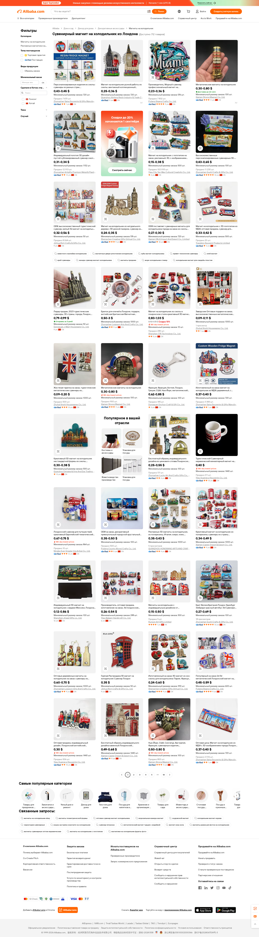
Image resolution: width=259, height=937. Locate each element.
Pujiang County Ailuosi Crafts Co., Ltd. (118, 548)
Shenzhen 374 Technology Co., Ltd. (164, 333)
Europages (173, 923)
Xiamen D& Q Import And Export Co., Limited (168, 239)
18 (164, 775)
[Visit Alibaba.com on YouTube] (224, 888)
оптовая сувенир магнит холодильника (113, 818)
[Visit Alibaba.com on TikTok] (230, 888)
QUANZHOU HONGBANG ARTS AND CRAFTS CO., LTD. (169, 548)
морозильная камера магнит (150, 818)
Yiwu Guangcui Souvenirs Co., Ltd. (211, 478)
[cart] (189, 12)
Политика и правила (76, 886)
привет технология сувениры (185, 254)
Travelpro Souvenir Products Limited (213, 243)
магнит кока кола (176, 825)
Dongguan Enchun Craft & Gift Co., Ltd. (166, 404)
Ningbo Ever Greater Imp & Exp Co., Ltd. (72, 551)
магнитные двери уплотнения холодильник (113, 254)
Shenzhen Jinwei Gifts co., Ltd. (68, 618)
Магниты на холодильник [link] (141, 28)
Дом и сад (68, 28)
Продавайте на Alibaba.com (211, 852)
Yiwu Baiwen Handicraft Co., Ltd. (116, 618)
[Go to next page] (169, 774)
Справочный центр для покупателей (172, 852)
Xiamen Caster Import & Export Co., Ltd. (214, 544)
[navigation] (34, 402)
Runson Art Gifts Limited (159, 622)
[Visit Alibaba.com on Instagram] (218, 888)
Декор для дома (85, 28)
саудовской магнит (180, 818)
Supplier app (136, 910)
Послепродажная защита (79, 872)
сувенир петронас (107, 825)
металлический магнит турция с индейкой (142, 825)
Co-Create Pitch (30, 858)
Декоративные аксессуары (111, 28)
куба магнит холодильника (152, 254)
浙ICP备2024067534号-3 (206, 932)
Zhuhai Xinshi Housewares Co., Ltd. (212, 328)
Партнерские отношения (210, 875)
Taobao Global (141, 923)
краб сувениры (63, 260)
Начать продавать (206, 858)
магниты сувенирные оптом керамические (42, 831)
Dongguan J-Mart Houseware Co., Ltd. (71, 327)
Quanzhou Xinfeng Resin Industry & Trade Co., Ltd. (122, 97)
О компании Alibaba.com (35, 846)
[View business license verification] (156, 932)
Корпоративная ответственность (39, 864)
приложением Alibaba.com (178, 910)
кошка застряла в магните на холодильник (72, 825)
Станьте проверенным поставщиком (216, 869)
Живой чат (159, 858)
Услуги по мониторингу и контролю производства (84, 879)
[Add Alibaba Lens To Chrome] (68, 910)
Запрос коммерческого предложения (129, 861)
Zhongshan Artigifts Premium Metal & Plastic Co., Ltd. (75, 172)
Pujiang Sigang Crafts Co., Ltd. (162, 101)
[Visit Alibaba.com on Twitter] (212, 888)
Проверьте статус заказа (210, 864)
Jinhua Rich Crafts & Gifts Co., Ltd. (70, 243)
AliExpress (87, 923)
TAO (153, 923)
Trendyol (161, 923)
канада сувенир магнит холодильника (95, 260)
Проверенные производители (125, 856)
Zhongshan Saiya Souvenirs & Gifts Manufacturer (75, 101)
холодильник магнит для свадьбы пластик (194, 260)
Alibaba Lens (39, 910)
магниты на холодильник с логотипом (86, 831)
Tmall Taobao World (115, 923)
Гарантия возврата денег (79, 858)
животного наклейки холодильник (72, 254)
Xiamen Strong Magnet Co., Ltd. (210, 97)
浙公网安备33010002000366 (178, 932)
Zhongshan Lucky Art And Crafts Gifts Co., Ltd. (169, 475)
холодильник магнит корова (209, 818)
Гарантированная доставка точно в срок (83, 865)
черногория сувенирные (34, 825)
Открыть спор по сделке (166, 864)
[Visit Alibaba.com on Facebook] (200, 888)
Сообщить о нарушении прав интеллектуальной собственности (171, 876)
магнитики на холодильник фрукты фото (128, 831)
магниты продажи (128, 260)
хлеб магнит (212, 254)
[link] (255, 908)
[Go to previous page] (121, 774)
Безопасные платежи (77, 852)
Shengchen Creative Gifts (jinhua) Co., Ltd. (120, 239)
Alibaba (55, 28)
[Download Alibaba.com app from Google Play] (226, 910)
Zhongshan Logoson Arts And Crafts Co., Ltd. (122, 324)
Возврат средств (162, 869)
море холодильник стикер (156, 260)
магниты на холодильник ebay (37, 818)
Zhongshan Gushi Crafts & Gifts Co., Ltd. (214, 172)
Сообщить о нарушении (165, 884)
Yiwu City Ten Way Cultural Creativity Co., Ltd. (169, 172)
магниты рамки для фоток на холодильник (211, 825)
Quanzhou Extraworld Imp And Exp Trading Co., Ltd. (75, 471)
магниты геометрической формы (73, 818)
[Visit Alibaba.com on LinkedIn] (206, 888)
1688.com (98, 923)
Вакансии (27, 869)
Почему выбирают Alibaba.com (38, 852)
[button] (149, 11)
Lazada (129, 923)
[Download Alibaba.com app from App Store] (204, 910)
